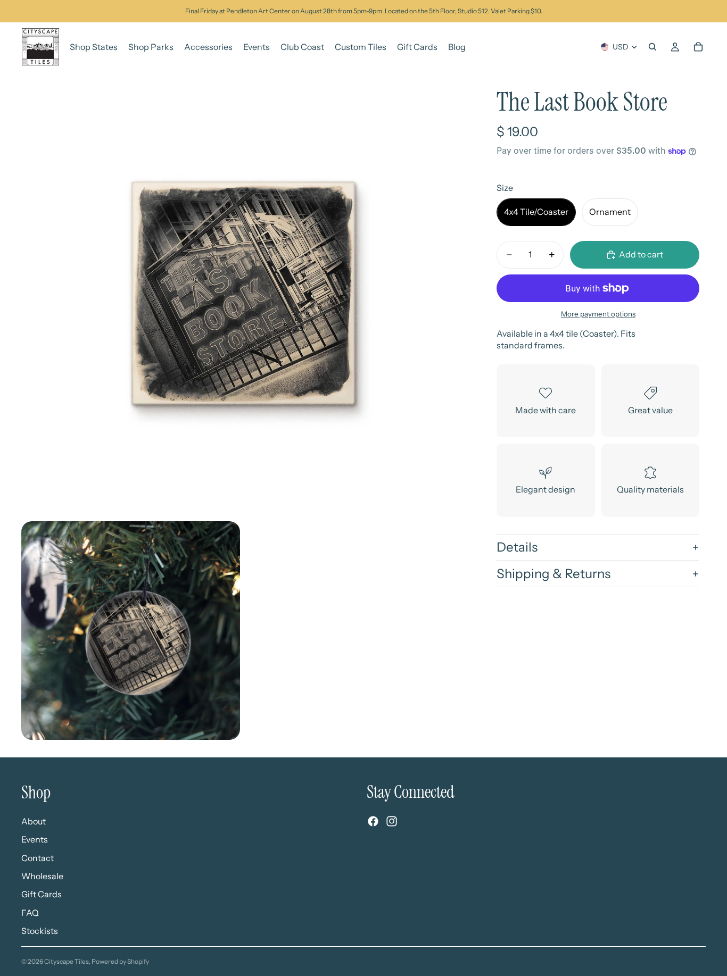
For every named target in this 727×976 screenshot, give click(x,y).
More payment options (598, 314)
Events (34, 839)
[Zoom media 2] (130, 630)
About (33, 820)
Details (517, 547)
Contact (37, 857)
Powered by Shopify (120, 961)
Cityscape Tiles (66, 961)
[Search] (652, 47)
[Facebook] (373, 821)
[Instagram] (391, 821)
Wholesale (42, 876)
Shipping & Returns (553, 573)
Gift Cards (41, 894)
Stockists (39, 930)
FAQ (30, 912)
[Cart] (698, 47)
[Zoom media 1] (243, 293)
